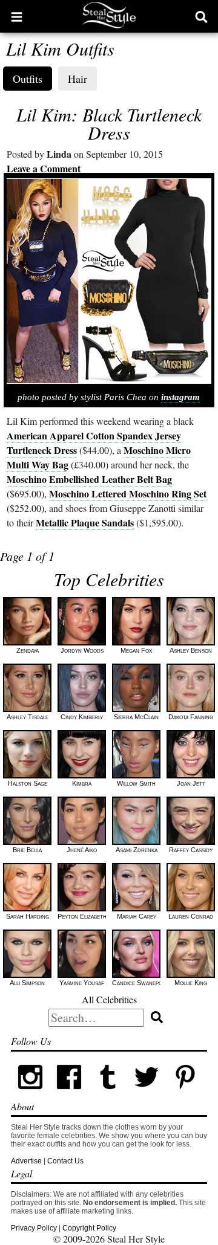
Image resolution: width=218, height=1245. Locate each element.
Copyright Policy (89, 1228)
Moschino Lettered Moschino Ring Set (127, 493)
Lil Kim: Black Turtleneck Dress (109, 123)
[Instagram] (30, 1094)
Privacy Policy (34, 1228)
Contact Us (65, 1161)
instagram (180, 397)
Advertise (26, 1161)
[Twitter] (146, 1094)
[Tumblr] (107, 1094)
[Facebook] (69, 1094)
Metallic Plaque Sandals (85, 522)
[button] (16, 16)
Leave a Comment (44, 168)
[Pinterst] (185, 1094)
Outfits (27, 78)
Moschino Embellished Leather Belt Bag (89, 479)
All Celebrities (109, 999)
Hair (77, 78)
